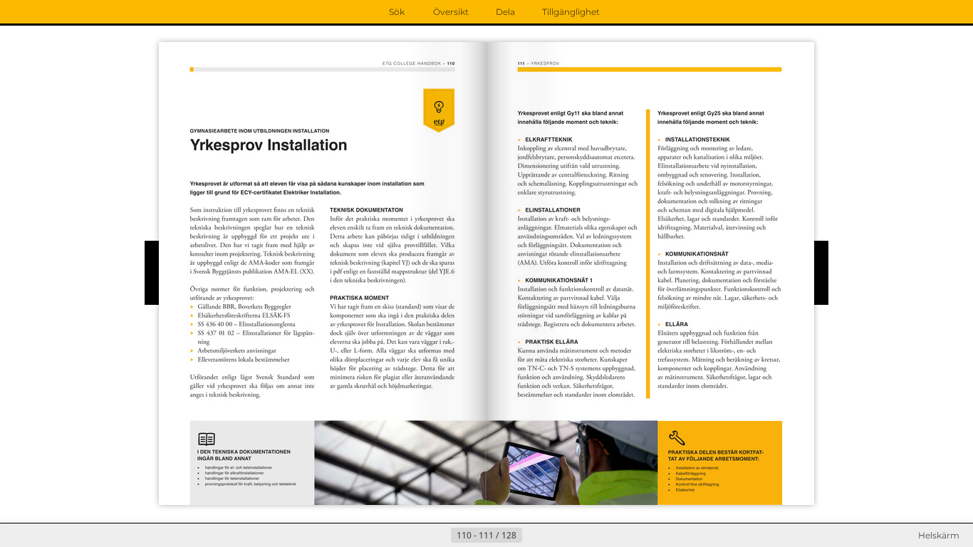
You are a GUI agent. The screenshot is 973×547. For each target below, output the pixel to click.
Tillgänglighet (571, 11)
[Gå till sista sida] (556, 535)
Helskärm (938, 535)
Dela (505, 11)
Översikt (451, 11)
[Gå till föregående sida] (439, 535)
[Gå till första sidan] (416, 535)
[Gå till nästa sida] (533, 535)
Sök (397, 11)
